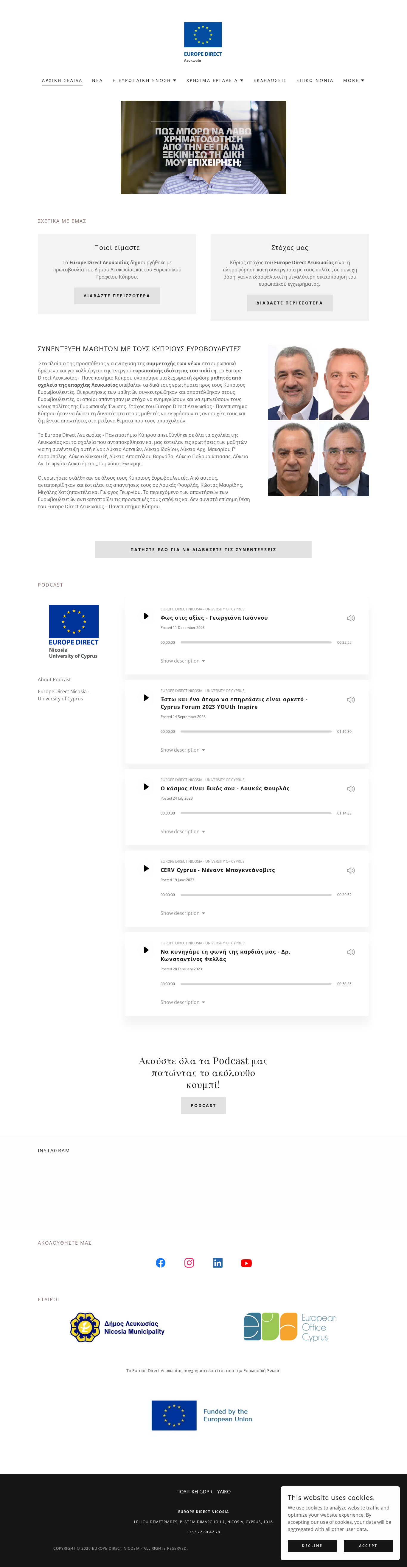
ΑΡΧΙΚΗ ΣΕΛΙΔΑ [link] (62, 80)
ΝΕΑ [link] (97, 80)
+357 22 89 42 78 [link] (203, 1532)
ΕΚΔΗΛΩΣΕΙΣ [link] (270, 80)
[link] (203, 42)
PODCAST (203, 1105)
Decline (312, 1545)
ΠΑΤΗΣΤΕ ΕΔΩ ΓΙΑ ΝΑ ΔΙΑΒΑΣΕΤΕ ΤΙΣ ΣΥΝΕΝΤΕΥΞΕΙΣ (204, 549)
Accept (368, 1545)
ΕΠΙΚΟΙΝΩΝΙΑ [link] (315, 80)
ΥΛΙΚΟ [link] (224, 1491)
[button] (145, 80)
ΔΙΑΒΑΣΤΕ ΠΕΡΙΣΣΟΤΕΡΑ (117, 296)
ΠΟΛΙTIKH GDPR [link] (194, 1491)
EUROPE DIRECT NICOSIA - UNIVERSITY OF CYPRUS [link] (203, 609)
